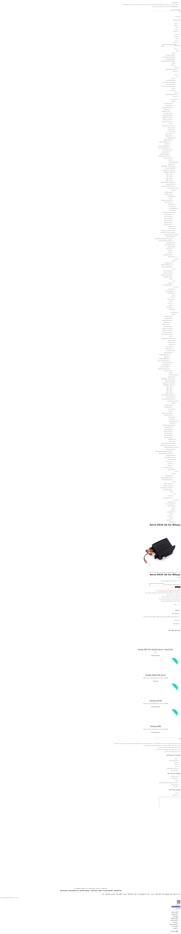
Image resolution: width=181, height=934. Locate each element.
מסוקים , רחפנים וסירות (172, 188)
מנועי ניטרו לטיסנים (168, 271)
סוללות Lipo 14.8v (168, 220)
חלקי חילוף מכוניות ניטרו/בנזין (168, 186)
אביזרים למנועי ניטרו (167, 277)
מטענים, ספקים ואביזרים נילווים (168, 230)
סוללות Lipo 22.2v (168, 224)
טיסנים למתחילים (168, 103)
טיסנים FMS (166, 109)
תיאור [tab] (175, 604)
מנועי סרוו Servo (171, 246)
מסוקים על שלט (72, 890)
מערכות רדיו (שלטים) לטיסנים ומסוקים (163, 238)
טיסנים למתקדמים (168, 113)
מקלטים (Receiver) (170, 242)
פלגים (170, 279)
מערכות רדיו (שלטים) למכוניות (165, 240)
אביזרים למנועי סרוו (167, 255)
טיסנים (173, 53)
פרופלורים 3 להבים (168, 158)
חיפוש (179, 45)
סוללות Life (172, 210)
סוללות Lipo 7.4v (168, 216)
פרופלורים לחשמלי (168, 140)
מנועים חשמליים (168, 263)
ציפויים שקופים (168, 136)
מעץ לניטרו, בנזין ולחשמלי (163, 156)
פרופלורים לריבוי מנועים (167, 200)
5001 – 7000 (169, 178)
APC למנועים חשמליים (164, 142)
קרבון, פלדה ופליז (171, 293)
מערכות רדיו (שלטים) (170, 236)
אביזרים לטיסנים (171, 130)
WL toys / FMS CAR (170, 168)
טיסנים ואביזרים (174, 99)
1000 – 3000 (169, 174)
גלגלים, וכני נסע (171, 127)
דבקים (173, 295)
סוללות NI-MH (171, 226)
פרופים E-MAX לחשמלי (164, 146)
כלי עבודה (172, 297)
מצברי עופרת (172, 228)
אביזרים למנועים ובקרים (167, 267)
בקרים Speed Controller (166, 265)
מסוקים (173, 190)
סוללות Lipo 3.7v (168, 214)
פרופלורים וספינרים (170, 138)
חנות (177, 51)
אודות (176, 29)
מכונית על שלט (63, 890)
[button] (176, 906)
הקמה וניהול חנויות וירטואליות (7, 897)
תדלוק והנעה (169, 307)
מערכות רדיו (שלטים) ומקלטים (168, 61)
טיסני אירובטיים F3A (167, 119)
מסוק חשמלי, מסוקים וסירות (169, 57)
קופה (176, 27)
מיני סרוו (170, 251)
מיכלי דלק (169, 303)
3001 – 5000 (169, 176)
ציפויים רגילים (169, 134)
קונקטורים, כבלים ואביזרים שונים (167, 232)
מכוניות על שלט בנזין (108, 890)
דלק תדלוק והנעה (171, 299)
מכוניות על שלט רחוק (170, 55)
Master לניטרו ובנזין (164, 154)
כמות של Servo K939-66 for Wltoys (172, 584)
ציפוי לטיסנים (172, 132)
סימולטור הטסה (171, 257)
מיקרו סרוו (170, 252)
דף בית (176, 23)
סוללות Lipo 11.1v (168, 218)
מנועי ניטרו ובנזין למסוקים (166, 275)
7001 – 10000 (169, 180)
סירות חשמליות (171, 204)
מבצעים (176, 25)
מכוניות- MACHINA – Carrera (168, 166)
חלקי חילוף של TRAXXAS (169, 172)
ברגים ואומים (172, 309)
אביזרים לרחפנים (168, 202)
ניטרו (174, 269)
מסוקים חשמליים (168, 192)
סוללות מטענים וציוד (170, 59)
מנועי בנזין (170, 283)
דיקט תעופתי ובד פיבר (170, 291)
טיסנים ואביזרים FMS (167, 107)
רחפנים (170, 198)
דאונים (170, 123)
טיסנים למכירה (94, 890)
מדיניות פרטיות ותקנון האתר (171, 69)
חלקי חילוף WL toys (170, 184)
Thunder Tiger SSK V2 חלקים (168, 182)
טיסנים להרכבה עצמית (167, 115)
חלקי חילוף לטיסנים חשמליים (168, 125)
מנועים (173, 63)
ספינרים (170, 160)
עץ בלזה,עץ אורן (171, 289)
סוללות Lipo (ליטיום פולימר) (168, 212)
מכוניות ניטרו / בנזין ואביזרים (168, 170)
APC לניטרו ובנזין (165, 152)
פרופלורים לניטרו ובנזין (167, 150)
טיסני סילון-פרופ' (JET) (167, 121)
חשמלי (173, 261)
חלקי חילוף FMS (165, 111)
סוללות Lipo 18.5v (168, 222)
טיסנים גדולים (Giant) (167, 117)
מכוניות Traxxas (171, 164)
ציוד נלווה (173, 65)
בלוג (77, 890)
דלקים (170, 301)
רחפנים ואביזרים (171, 196)
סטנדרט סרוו (169, 248)
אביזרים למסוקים (168, 194)
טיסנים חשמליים (168, 105)
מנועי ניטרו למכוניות (168, 273)
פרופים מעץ (166, 144)
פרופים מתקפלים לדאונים (163, 148)
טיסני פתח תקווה (118, 890)
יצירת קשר (175, 31)
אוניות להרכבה (172, 206)
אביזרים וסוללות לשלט (170, 244)
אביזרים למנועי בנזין (167, 285)
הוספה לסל (177, 586)
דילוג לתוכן (178, 904)
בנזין (174, 281)
